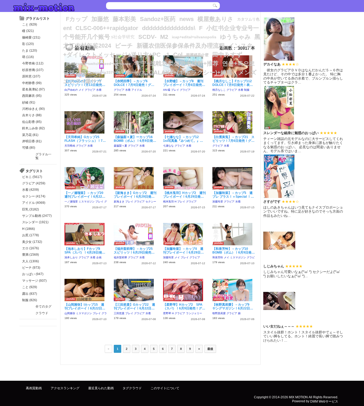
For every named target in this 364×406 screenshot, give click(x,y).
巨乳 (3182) (30, 209)
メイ (81, 89)
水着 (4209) (30, 190)
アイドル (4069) (33, 203)
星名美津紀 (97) (33, 89)
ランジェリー (194, 313)
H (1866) (28, 229)
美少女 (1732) (32, 242)
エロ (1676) (30, 248)
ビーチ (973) (31, 268)
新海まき (119, 201)
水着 (99, 89)
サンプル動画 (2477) (37, 216)
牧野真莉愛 (219, 313)
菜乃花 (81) (30, 135)
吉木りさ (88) (32, 115)
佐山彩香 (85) (32, 122)
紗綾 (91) (28, 102)
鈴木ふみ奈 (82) (33, 128)
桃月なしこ (219, 89)
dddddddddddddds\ (168, 28)
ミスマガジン (87, 201)
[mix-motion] (44, 6)
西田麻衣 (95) (32, 96)
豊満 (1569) (30, 254)
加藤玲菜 (217, 201)
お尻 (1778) (30, 235)
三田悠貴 (119, 313)
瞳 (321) (28, 31)
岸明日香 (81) (32, 141)
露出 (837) (29, 294)
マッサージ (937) (34, 281)
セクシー (150, 201)
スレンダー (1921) (35, 222)
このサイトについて (165, 388)
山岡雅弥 (69, 313)
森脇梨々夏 (120, 145)
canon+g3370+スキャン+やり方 (117, 73)
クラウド (41, 313)
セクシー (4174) (33, 196)
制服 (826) (29, 300)
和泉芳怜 (217, 257)
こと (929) (29, 24)
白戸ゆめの (71, 89)
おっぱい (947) (32, 274)
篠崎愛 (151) (31, 37)
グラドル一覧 (43, 156)
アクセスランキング (65, 388)
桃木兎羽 (168, 201)
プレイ (175, 89)
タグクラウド (132, 388)
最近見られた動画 (101, 388)
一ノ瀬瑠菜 (71, 201)
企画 (99, 257)
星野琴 (167, 313)
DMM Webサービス (324, 401)
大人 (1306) (30, 261)
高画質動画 (34, 388)
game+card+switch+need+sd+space (98, 63)
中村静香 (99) (32, 83)
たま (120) (29, 50)
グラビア (90, 89)
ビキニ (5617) (32, 177)
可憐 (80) (28, 148)
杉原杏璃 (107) (32, 70)
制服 (246, 89)
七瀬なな (168, 145)
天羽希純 (69, 145)
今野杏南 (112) (32, 63)
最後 (210, 348)
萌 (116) (28, 57)
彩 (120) (28, 44)
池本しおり (71, 257)
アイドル (136, 89)
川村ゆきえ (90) (33, 109)
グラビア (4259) (33, 183)
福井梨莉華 (120, 257)
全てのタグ (43, 306)
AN (165, 89)
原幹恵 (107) (31, 76)
